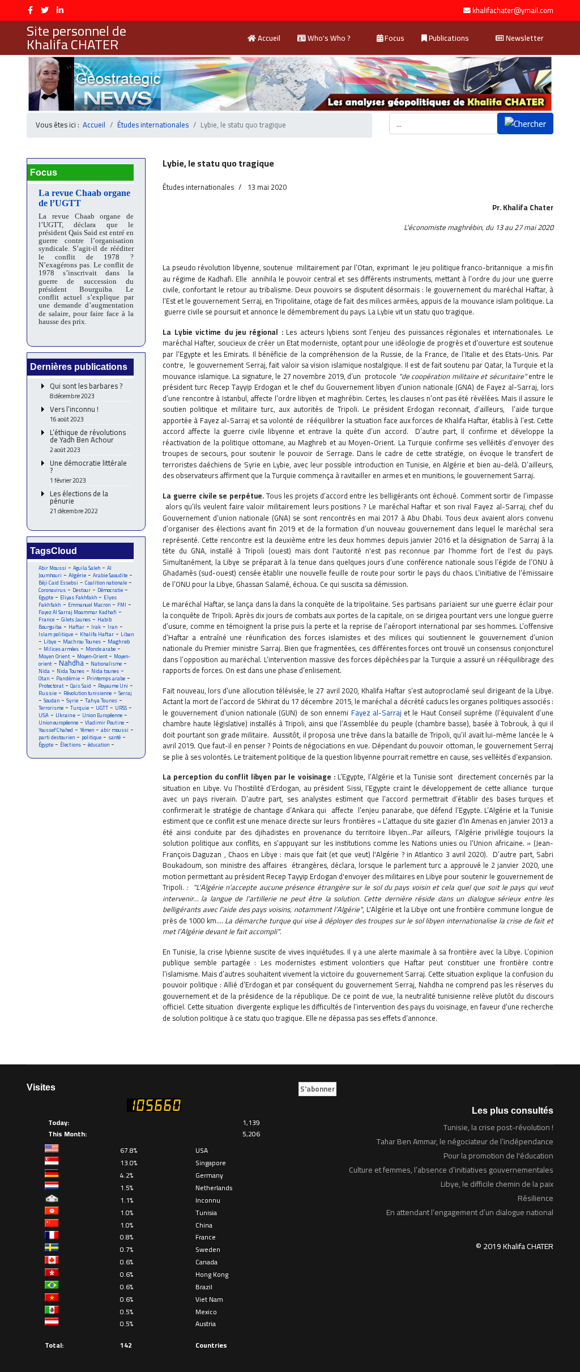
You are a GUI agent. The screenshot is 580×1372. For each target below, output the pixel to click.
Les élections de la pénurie (79, 502)
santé (114, 737)
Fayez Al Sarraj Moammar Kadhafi (78, 612)
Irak (96, 627)
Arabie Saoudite (110, 575)
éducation (98, 744)
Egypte (46, 597)
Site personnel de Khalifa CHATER (76, 38)
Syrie (72, 700)
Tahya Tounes (101, 700)
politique (91, 737)
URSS (121, 708)
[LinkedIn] (60, 10)
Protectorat (51, 686)
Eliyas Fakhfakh (78, 597)
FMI (121, 605)
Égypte (46, 744)
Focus (393, 38)
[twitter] (45, 10)
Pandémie (68, 678)
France (46, 619)
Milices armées (61, 649)
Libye (50, 641)
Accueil (268, 38)
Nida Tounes (70, 671)
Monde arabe (101, 649)
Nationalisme (106, 663)
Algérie (77, 575)
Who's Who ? (328, 38)
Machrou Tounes (82, 641)
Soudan (51, 700)
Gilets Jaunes (76, 619)
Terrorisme (51, 708)
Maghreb (119, 641)
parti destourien (57, 737)
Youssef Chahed (56, 730)
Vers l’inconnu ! (74, 414)
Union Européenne (102, 715)
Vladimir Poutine (104, 722)
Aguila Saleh (86, 568)
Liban (127, 634)
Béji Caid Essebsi (58, 582)
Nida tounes (105, 671)
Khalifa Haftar (97, 634)
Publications (448, 38)
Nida (44, 671)
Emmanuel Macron (89, 605)
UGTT (102, 708)
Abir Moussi (52, 568)
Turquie (79, 708)
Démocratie (110, 590)
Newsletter (524, 38)
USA (44, 715)
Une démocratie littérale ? (88, 471)
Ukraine (65, 715)
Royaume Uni (113, 686)
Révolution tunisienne (87, 693)
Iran (113, 627)
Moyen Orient (54, 656)
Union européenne (58, 722)
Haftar (76, 627)
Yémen (87, 730)
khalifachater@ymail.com (512, 10)
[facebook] (30, 10)
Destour (81, 590)
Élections (70, 744)
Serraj (125, 693)
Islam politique (56, 634)
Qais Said (80, 686)
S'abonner (317, 1089)
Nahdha (71, 663)
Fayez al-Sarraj (376, 712)
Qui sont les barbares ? (86, 391)
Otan (44, 678)
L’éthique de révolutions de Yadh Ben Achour (88, 441)
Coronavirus (52, 590)
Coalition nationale (106, 582)
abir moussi (115, 730)
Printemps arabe (106, 678)
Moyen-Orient (92, 656)
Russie (48, 693)
